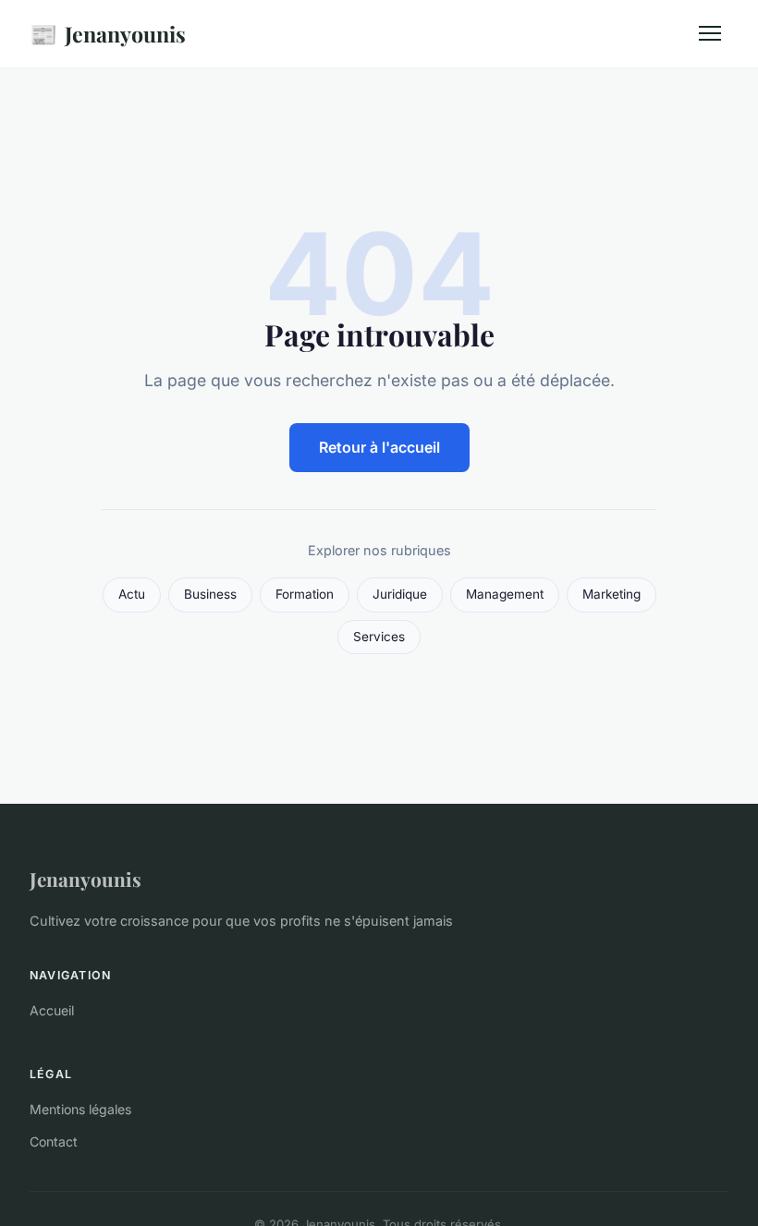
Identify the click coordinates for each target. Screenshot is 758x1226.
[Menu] (709, 33)
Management (505, 594)
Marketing (611, 594)
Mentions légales (80, 1109)
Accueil (52, 1010)
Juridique (400, 594)
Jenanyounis (108, 33)
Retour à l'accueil (379, 447)
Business (210, 594)
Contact (54, 1141)
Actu (131, 594)
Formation (304, 594)
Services (379, 636)
